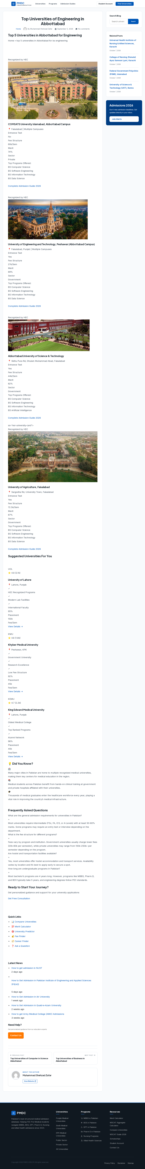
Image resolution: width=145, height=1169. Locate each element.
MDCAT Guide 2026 (118, 1134)
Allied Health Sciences (93, 1141)
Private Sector (62, 1145)
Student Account (106, 4)
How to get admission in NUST (26, 968)
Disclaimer (121, 1163)
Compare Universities (118, 1130)
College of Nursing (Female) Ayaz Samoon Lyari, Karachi (123, 59)
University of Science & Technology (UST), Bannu (122, 86)
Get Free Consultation (19, 898)
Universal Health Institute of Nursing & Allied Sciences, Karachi (123, 43)
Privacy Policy (109, 1163)
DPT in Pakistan (90, 1127)
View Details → (15, 626)
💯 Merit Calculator (21, 926)
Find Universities (125, 4)
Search (133, 21)
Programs (53, 4)
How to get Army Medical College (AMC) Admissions (37, 1014)
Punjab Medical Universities (62, 1119)
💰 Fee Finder (18, 936)
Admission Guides (67, 4)
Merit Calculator (116, 1118)
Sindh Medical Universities (61, 1127)
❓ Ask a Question (20, 946)
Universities (40, 4)
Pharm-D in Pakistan (92, 1132)
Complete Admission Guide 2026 (24, 186)
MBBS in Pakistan (91, 1118)
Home (18, 29)
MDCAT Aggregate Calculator (117, 1124)
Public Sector (61, 1140)
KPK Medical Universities (61, 1134)
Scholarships (115, 1139)
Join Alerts (117, 119)
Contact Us (16, 1035)
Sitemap (131, 1163)
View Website (29, 1081)
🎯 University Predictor (23, 931)
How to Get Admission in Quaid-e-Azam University (36, 1005)
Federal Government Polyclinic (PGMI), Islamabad (124, 72)
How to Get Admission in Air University (30, 996)
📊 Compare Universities (23, 921)
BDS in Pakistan (90, 1123)
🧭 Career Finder (20, 941)
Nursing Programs (91, 1136)
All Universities (62, 1149)
